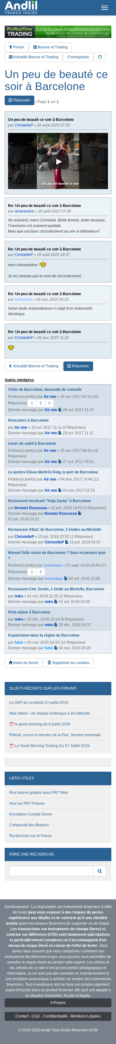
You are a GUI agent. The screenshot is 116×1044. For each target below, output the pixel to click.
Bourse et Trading (52, 47)
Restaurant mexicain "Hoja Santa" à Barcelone (49, 501)
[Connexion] (100, 57)
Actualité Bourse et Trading (35, 57)
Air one (50, 396)
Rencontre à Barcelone (28, 420)
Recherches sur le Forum (30, 836)
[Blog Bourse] (21, 7)
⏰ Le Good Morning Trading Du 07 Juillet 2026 (49, 746)
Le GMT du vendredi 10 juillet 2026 (38, 702)
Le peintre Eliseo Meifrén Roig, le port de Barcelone (53, 472)
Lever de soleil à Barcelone (32, 443)
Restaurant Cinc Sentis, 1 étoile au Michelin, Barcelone (56, 589)
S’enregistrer (78, 57)
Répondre (21, 100)
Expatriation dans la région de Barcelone (43, 635)
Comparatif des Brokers (29, 825)
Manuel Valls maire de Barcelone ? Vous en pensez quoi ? (56, 555)
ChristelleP (24, 536)
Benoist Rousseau (31, 508)
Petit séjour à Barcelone (29, 612)
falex (19, 642)
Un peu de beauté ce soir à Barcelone (56, 80)
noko (19, 596)
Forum (18, 47)
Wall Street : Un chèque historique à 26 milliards (49, 713)
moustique (53, 565)
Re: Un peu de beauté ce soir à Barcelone (44, 206)
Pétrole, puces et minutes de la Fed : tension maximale (55, 735)
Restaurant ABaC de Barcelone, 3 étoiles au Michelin (54, 529)
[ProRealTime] (58, 32)
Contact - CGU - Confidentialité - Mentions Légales (58, 1016)
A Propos (58, 1003)
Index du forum (25, 663)
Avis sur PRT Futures (27, 803)
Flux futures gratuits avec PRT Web (38, 792)
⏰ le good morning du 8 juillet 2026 (39, 724)
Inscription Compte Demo (30, 814)
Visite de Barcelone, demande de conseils (45, 389)
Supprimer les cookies (70, 663)
